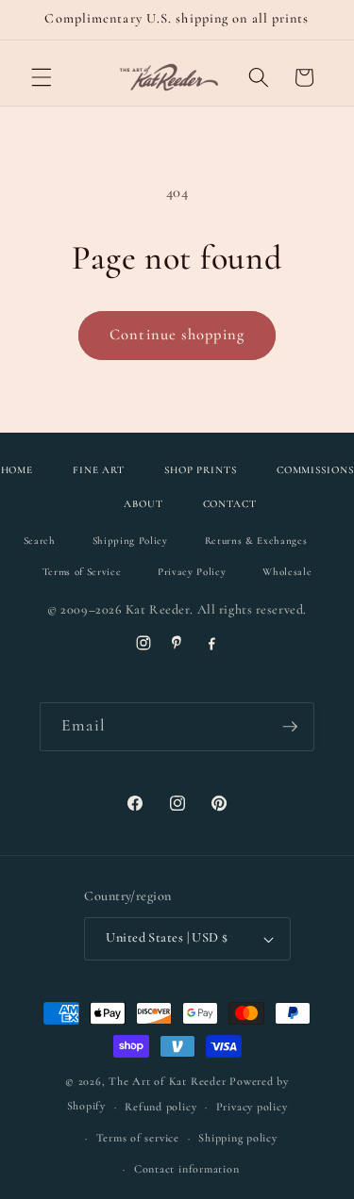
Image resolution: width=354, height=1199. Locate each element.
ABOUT (143, 504)
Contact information (187, 1168)
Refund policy (160, 1106)
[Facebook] (211, 642)
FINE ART (99, 470)
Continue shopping (177, 334)
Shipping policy (238, 1137)
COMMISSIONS (315, 470)
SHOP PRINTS (200, 470)
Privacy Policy (192, 572)
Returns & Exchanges (256, 540)
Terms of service (137, 1137)
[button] (41, 77)
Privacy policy (252, 1106)
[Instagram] (143, 642)
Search (40, 540)
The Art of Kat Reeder (167, 1081)
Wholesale (287, 572)
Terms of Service (82, 572)
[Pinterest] (177, 642)
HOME (17, 470)
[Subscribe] (289, 726)
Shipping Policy (130, 540)
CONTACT (230, 504)
